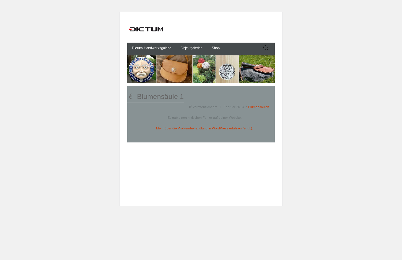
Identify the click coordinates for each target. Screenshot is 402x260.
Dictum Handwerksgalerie (151, 48)
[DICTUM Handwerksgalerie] (201, 29)
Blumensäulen (258, 107)
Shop (216, 48)
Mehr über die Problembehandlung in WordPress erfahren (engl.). (204, 128)
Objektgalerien (191, 48)
